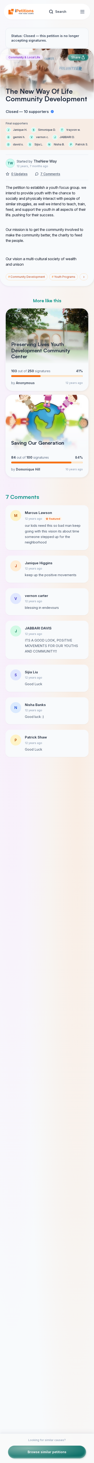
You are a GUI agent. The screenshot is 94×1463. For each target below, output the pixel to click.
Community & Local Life (24, 57)
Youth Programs (63, 276)
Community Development (26, 276)
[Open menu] (82, 12)
